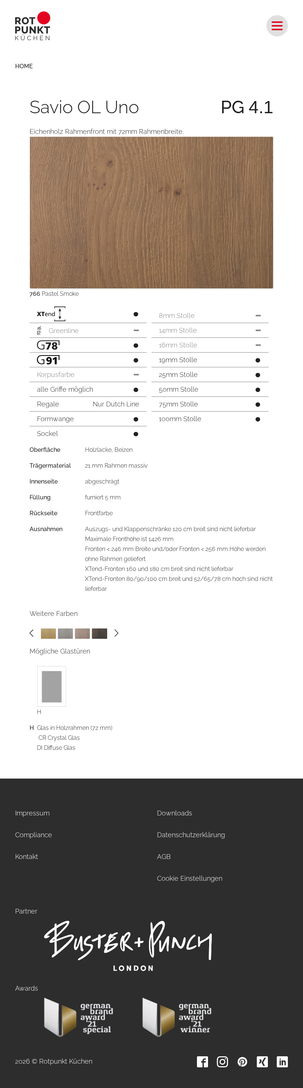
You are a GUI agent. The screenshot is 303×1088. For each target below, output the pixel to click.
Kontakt (26, 856)
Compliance (33, 835)
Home (24, 66)
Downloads (174, 813)
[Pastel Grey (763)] (82, 633)
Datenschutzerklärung (191, 835)
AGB (164, 856)
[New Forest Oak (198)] (48, 633)
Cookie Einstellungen (189, 878)
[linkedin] (282, 1061)
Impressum (32, 813)
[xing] (262, 1061)
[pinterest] (242, 1061)
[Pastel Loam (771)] (99, 633)
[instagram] (222, 1061)
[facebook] (202, 1061)
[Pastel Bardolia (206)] (65, 633)
